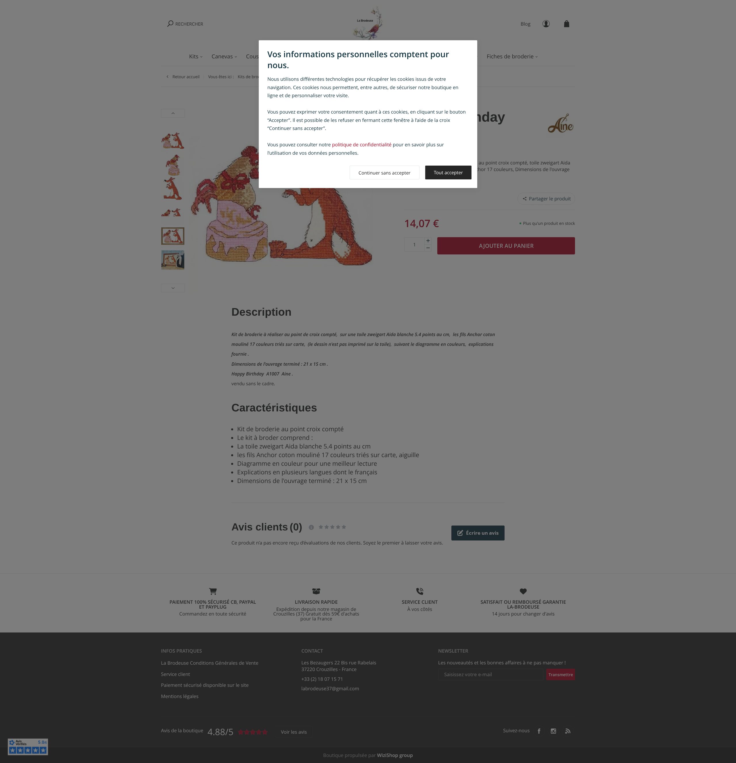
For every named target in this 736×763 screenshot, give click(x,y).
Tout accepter (448, 172)
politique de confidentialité (362, 144)
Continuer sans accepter (385, 173)
